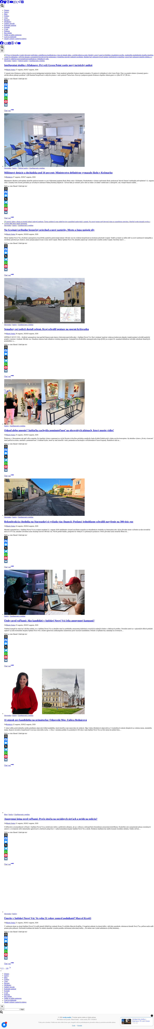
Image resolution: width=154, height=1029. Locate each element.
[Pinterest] (22, 3)
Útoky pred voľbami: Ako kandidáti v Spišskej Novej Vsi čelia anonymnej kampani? (49, 620)
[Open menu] (2, 50)
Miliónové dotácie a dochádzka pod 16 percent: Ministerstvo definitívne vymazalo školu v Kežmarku (58, 172)
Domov (6, 10)
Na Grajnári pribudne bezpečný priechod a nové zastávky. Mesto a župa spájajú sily (49, 230)
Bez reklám (8, 33)
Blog (5, 14)
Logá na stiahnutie (10, 37)
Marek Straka (10, 70)
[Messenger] (79, 88)
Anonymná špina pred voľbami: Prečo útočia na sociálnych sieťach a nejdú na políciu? (50, 819)
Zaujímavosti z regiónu (37, 61)
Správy (6, 12)
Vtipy (6, 18)
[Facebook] (79, 84)
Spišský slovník (9, 23)
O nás (6, 29)
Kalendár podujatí (10, 25)
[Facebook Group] (4, 3)
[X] (16, 3)
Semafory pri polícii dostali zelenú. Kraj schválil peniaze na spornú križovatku (46, 329)
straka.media (67, 1017)
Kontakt (7, 27)
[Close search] (2, 1006)
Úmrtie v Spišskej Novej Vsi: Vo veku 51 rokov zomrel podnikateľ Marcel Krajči (47, 918)
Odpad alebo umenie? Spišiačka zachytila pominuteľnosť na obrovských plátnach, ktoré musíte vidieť (59, 430)
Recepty (7, 20)
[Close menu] (1, 970)
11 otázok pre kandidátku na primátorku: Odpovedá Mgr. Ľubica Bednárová (45, 720)
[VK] (79, 105)
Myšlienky (7, 21)
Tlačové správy (23, 61)
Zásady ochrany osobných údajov (15, 39)
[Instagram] (14, 3)
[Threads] (8, 3)
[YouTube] (11, 3)
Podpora (7, 31)
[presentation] (79, 57)
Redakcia (9, 177)
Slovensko (7, 61)
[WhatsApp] (79, 98)
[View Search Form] (2, 6)
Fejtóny (6, 16)
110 (7, 968)
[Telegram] (19, 3)
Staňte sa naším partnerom (12, 35)
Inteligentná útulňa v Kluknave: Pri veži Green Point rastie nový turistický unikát (48, 65)
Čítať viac (9, 111)
